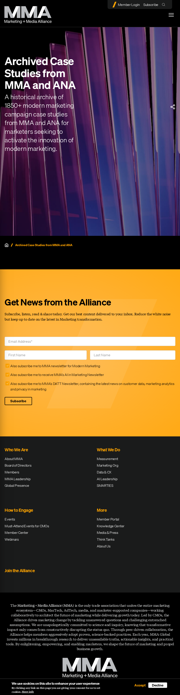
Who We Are (16, 449)
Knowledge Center (110, 526)
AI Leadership (107, 479)
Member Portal (108, 519)
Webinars (12, 539)
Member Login (129, 4)
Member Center (16, 532)
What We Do (108, 449)
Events (10, 519)
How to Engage (19, 510)
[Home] (7, 245)
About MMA (14, 459)
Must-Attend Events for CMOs (27, 526)
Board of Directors (18, 465)
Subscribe (150, 4)
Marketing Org (107, 465)
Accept (140, 685)
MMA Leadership (18, 479)
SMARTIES (105, 485)
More (102, 510)
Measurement (107, 459)
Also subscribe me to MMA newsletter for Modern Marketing (55, 366)
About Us (103, 546)
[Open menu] (171, 15)
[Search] (164, 4)
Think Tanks (105, 539)
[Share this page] (172, 106)
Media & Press (107, 532)
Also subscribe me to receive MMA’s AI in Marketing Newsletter (57, 374)
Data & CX (104, 472)
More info (28, 691)
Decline (158, 685)
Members (12, 472)
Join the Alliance (20, 570)
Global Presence (17, 485)
